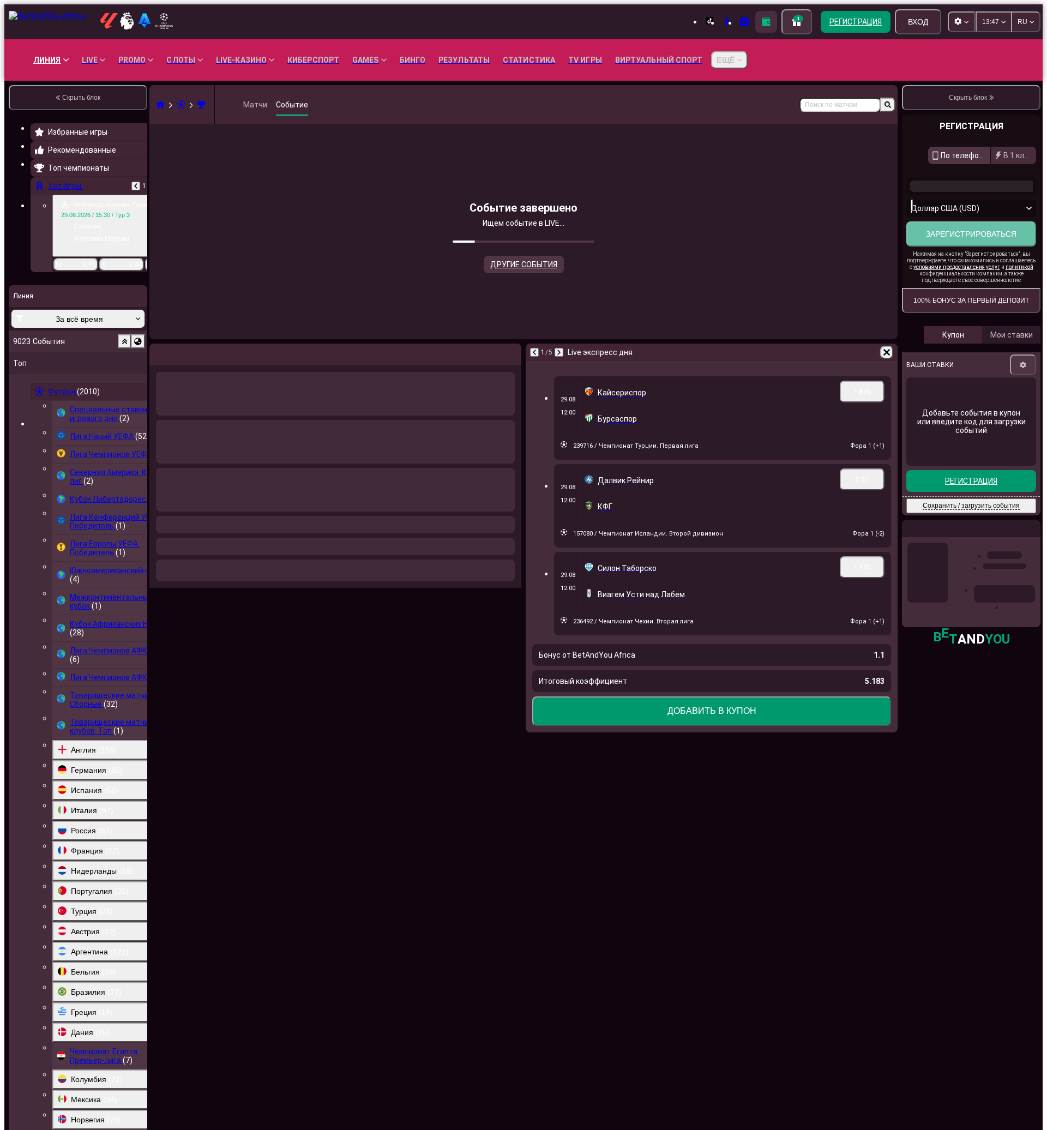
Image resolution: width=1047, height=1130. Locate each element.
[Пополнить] (766, 22)
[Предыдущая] (135, 186)
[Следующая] (186, 352)
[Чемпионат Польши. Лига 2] (201, 105)
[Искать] (887, 105)
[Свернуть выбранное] (124, 341)
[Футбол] (181, 105)
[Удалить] (510, 352)
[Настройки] (1023, 364)
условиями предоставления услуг (956, 267)
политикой (1019, 267)
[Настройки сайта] (961, 21)
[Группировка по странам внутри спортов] (138, 341)
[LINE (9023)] (160, 105)
